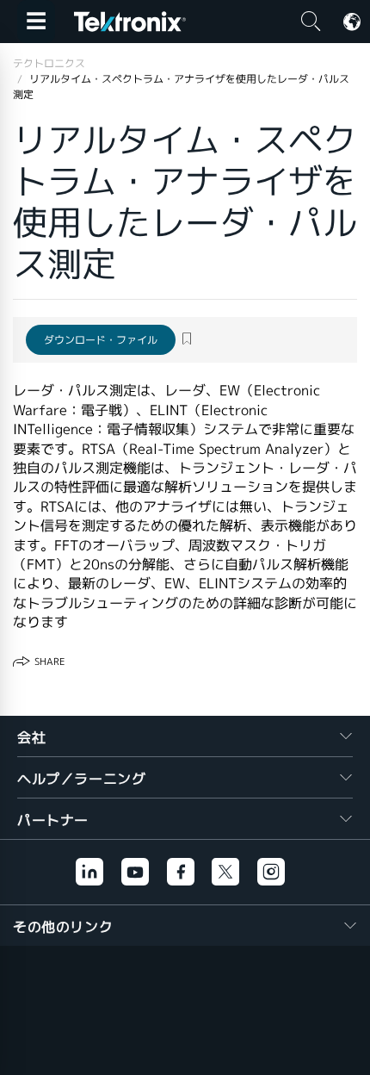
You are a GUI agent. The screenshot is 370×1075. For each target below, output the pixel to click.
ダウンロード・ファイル (100, 339)
